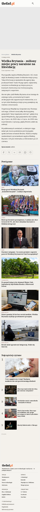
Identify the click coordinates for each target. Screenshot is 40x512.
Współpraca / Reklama (27, 482)
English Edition (6, 494)
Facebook (24, 494)
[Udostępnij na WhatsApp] (25, 152)
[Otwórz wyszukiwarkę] (32, 3)
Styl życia (4, 485)
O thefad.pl (24, 477)
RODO (3, 497)
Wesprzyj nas (25, 485)
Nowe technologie (7, 482)
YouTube (23, 497)
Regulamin (5, 507)
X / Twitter (24, 492)
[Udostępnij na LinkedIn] (14, 152)
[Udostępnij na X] (9, 152)
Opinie (4, 480)
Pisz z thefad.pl (6, 492)
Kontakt (23, 480)
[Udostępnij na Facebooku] (3, 152)
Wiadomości (5, 477)
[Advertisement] (20, 28)
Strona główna (5, 54)
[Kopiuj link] (30, 152)
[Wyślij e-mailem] (20, 152)
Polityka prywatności (8, 504)
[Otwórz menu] (37, 3)
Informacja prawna (7, 509)
